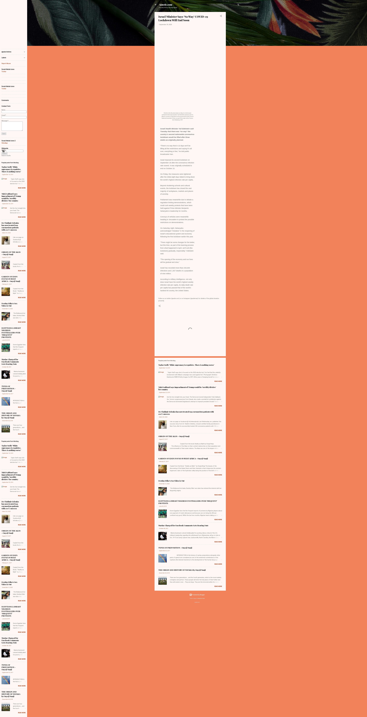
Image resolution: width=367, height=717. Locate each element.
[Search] (238, 5)
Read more (218, 381)
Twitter (4, 71)
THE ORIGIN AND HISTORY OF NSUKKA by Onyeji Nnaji (182, 570)
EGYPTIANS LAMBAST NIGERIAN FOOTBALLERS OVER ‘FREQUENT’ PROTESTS (11, 332)
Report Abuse (6, 63)
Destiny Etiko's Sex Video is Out (171, 481)
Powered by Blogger (198, 595)
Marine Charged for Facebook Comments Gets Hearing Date (183, 525)
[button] (221, 16)
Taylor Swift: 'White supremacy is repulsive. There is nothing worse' (186, 365)
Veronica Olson (201, 598)
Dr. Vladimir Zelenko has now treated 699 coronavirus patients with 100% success (10, 226)
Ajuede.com (165, 4)
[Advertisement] (233, 40)
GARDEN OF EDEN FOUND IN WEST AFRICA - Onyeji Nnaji (183, 458)
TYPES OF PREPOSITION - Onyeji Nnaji (175, 548)
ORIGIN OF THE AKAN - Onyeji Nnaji (173, 436)
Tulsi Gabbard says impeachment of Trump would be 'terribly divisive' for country (11, 197)
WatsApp (5, 143)
